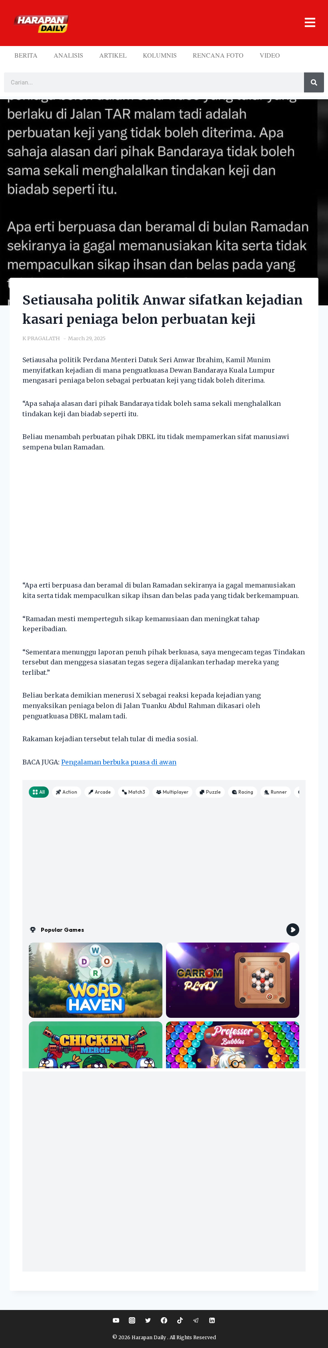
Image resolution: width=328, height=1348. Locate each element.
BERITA (26, 55)
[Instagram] (132, 1320)
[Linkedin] (212, 1320)
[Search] (314, 82)
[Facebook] (164, 1320)
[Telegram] (196, 1320)
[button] (195, 23)
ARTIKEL (113, 55)
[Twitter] (148, 1320)
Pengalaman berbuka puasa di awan (118, 762)
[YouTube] (116, 1320)
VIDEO (270, 55)
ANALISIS (68, 55)
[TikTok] (180, 1320)
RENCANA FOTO (218, 55)
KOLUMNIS (160, 55)
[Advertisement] (164, 521)
